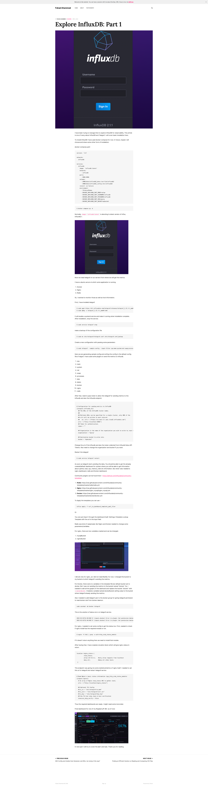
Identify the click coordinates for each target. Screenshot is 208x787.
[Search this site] (152, 8)
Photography (90, 8)
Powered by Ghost (148, 783)
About (82, 8)
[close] (206, 2)
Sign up (104, 783)
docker (69, 19)
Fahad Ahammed (63, 8)
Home (76, 8)
